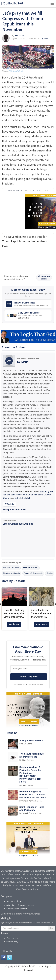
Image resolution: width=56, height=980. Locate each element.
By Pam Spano (25, 744)
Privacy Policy (12, 942)
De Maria (19, 35)
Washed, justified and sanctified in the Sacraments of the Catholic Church (28, 494)
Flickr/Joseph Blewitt (16, 71)
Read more (14, 624)
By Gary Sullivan (26, 760)
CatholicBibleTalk (22, 498)
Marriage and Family (11, 573)
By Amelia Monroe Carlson (30, 801)
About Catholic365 (14, 901)
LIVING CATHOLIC (30, 568)
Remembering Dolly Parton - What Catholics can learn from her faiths (32, 794)
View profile (34, 39)
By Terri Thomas (26, 785)
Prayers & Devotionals (33, 573)
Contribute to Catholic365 (17, 909)
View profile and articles (16, 509)
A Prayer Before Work (31, 740)
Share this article (45, 277)
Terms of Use (12, 938)
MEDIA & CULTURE (11, 568)
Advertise (10, 905)
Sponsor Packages (26, 905)
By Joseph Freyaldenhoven (30, 813)
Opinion (50, 573)
